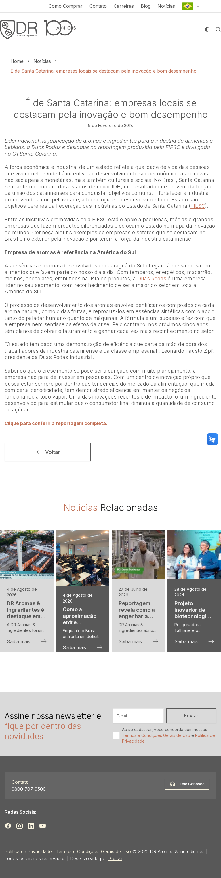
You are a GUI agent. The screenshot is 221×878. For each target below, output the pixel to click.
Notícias (166, 6)
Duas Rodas (151, 278)
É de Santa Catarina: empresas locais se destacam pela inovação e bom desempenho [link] (103, 71)
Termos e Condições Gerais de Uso (156, 735)
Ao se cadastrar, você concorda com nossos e (168, 735)
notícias (42, 61)
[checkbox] (116, 735)
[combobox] (191, 6)
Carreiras (124, 6)
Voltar (52, 452)
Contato (98, 6)
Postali (115, 858)
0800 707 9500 (29, 789)
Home (17, 61)
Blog (145, 6)
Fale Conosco (192, 783)
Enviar (191, 716)
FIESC (197, 206)
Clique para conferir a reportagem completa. (56, 423)
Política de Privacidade (28, 851)
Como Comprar (66, 6)
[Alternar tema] (207, 29)
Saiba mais (18, 641)
